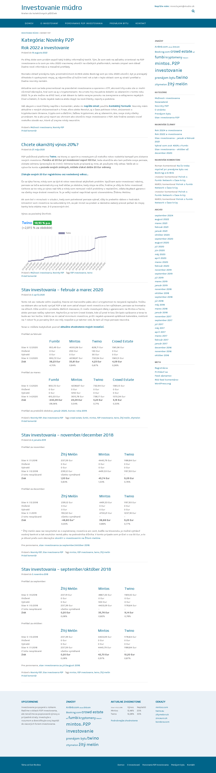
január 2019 (161, 285)
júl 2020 (159, 246)
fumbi (85, 417)
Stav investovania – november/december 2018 (67, 434)
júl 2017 (159, 324)
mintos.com (162, 707)
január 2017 (161, 343)
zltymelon (135, 417)
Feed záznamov (163, 375)
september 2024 (164, 215)
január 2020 (60, 410)
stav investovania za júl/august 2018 (59, 665)
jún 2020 (160, 250)
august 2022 (162, 219)
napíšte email (91, 106)
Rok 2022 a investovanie (45, 47)
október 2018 (162, 293)
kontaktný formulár (120, 106)
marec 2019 (161, 281)
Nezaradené (161, 102)
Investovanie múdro (51, 7)
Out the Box (35, 765)
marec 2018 (161, 308)
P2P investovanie (78, 272)
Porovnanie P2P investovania (84, 23)
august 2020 (162, 242)
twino (89, 272)
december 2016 (163, 347)
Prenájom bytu (119, 23)
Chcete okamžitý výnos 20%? (50, 144)
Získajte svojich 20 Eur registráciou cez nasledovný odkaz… (54, 174)
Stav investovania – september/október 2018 (66, 569)
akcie (170, 47)
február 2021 (162, 227)
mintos (92, 417)
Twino (52, 156)
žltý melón (125, 417)
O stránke (160, 109)
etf (194, 52)
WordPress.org (163, 383)
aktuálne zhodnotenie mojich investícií (82, 326)
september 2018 (164, 297)
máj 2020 (160, 254)
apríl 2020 (160, 258)
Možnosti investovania (41, 127)
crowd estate (76, 417)
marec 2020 (161, 262)
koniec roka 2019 (77, 410)
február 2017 (161, 339)
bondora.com (162, 722)
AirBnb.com (161, 46)
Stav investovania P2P (53, 417)
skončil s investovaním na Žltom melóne (77, 538)
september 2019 (164, 273)
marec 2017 (161, 335)
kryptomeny (173, 57)
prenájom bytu (165, 78)
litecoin (185, 58)
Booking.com (162, 51)
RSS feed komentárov (166, 379)
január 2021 (161, 231)
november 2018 (163, 289)
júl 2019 (159, 277)
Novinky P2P (58, 127)
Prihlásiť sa (161, 371)
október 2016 (162, 355)
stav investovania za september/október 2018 (64, 545)
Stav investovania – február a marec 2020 (62, 289)
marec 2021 (161, 223)
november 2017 (163, 316)
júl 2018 (159, 300)
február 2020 (162, 265)
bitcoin (176, 47)
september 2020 (164, 238)
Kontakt (141, 23)
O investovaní (49, 23)
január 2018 (161, 312)
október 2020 (162, 234)
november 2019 (163, 269)
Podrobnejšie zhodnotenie (124, 720)
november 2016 (163, 351)
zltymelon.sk (162, 714)
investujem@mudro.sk (182, 6)
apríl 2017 (160, 332)
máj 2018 (160, 304)
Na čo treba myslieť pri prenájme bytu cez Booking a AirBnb (172, 169)
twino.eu (160, 711)
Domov (29, 23)
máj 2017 (160, 328)
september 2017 (163, 320)
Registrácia (161, 368)
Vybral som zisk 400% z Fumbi (171, 145)
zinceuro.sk (161, 718)
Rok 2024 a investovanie (168, 130)
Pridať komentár (29, 130)
